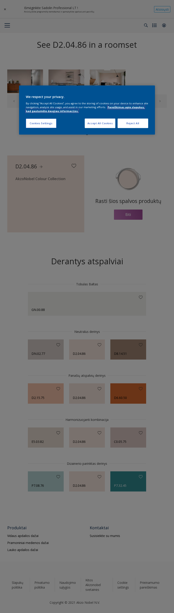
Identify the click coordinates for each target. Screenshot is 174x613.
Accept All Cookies (100, 123)
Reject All (132, 123)
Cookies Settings (41, 123)
